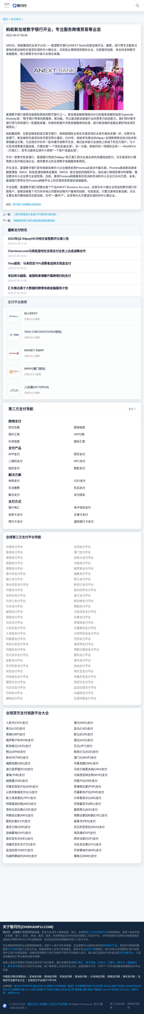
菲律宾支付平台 (84, 622)
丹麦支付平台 (14, 590)
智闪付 (17, 986)
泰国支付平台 (14, 611)
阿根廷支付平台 (16, 649)
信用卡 (101, 962)
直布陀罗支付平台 (85, 590)
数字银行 (17, 204)
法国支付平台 (82, 563)
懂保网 (97, 989)
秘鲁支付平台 (14, 660)
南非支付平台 (82, 660)
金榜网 (40, 989)
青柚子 (90, 989)
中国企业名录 (60, 989)
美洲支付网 (81, 976)
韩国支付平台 (82, 606)
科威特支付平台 (84, 693)
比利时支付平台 (16, 595)
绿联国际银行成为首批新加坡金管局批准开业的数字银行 (43, 220)
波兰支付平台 (82, 595)
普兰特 (71, 989)
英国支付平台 (14, 563)
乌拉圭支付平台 (16, 687)
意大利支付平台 (16, 573)
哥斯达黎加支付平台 (86, 649)
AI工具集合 (48, 986)
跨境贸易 (36, 204)
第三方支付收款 (117, 1005)
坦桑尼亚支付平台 (85, 676)
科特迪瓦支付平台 (17, 676)
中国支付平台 (14, 546)
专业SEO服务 (110, 986)
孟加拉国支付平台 (85, 687)
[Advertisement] (72, 892)
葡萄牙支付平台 (16, 682)
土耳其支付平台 (16, 633)
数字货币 (12, 966)
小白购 (32, 989)
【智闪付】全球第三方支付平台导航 (47, 1004)
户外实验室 (97, 986)
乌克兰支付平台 (16, 600)
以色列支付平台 (16, 628)
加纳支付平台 (82, 665)
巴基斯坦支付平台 (85, 628)
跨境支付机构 (133, 1005)
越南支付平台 (14, 617)
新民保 (115, 989)
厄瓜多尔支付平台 (17, 655)
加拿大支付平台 (84, 557)
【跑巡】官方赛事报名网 (78, 986)
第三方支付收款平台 (97, 932)
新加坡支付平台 (84, 600)
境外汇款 (90, 949)
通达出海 (37, 986)
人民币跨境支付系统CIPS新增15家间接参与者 (38, 214)
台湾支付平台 (82, 546)
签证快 (121, 986)
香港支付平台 (14, 552)
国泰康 (78, 989)
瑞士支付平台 (14, 579)
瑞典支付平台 (82, 573)
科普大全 (24, 989)
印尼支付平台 (14, 622)
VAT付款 (12, 949)
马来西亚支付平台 (85, 611)
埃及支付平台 (14, 671)
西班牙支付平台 (84, 682)
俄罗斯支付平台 (84, 568)
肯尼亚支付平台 (84, 671)
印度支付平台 (82, 617)
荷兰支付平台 (82, 579)
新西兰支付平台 (84, 584)
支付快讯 (16, 19)
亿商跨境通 (60, 986)
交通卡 (111, 962)
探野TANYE (14, 993)
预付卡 (121, 962)
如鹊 (84, 989)
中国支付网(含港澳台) (14, 976)
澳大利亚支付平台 (17, 584)
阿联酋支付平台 (16, 638)
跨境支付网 (114, 976)
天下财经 (48, 989)
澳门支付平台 (82, 552)
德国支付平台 (14, 568)
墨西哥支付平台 (84, 644)
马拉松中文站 (131, 986)
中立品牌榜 (13, 989)
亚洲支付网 (35, 976)
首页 (5, 19)
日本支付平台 (14, 606)
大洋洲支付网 (97, 976)
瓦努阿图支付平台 (85, 698)
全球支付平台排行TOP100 (42, 980)
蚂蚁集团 (26, 204)
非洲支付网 (66, 976)
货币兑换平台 (126, 952)
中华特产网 (27, 986)
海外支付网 (129, 976)
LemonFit (106, 989)
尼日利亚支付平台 (17, 665)
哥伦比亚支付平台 (17, 644)
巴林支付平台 (14, 693)
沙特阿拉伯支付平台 (86, 633)
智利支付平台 (82, 655)
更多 (131, 409)
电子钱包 (90, 962)
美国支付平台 (14, 557)
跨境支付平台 (110, 945)
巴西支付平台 (82, 638)
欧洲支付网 (50, 976)
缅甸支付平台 (14, 698)
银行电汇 (78, 962)
